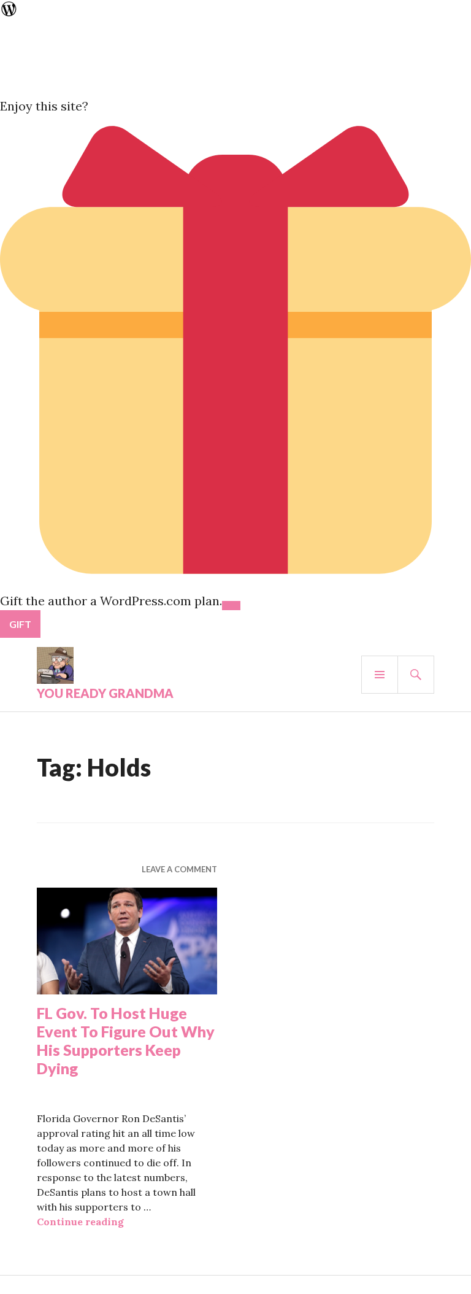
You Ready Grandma (105, 693)
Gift (20, 624)
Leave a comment (179, 869)
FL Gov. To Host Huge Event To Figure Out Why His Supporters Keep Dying (126, 1040)
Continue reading (80, 1221)
